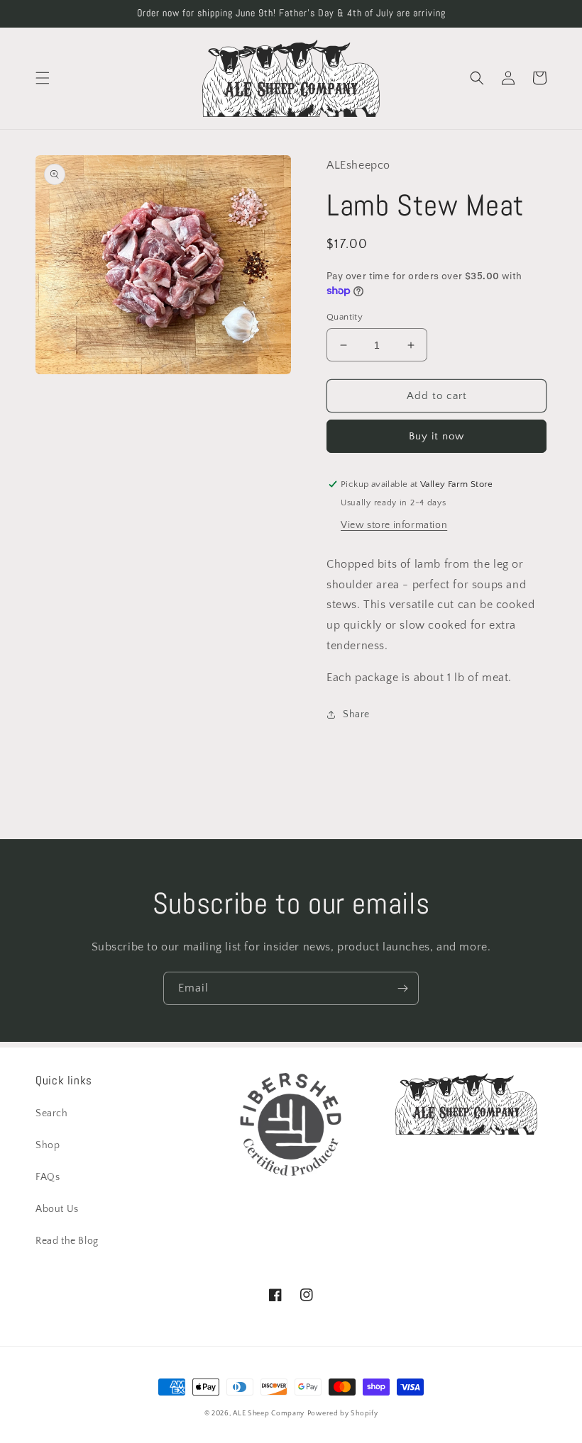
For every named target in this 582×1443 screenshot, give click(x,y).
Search (51, 1113)
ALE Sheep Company (268, 1413)
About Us (57, 1209)
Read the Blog (67, 1241)
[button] (42, 78)
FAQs (47, 1177)
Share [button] (356, 714)
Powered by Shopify (342, 1413)
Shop (47, 1145)
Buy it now (436, 436)
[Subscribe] (402, 988)
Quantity (344, 317)
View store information (394, 525)
